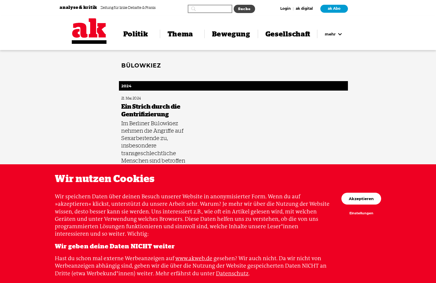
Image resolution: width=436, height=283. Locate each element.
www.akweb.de (193, 258)
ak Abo (334, 9)
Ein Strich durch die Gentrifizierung (144, 98)
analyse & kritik (79, 7)
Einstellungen (361, 213)
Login (285, 9)
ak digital (304, 9)
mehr (331, 34)
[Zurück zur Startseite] (89, 28)
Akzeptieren (361, 198)
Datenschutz (232, 273)
